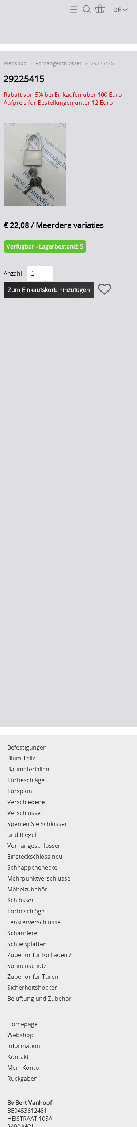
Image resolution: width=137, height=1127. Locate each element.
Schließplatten (27, 944)
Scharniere (22, 933)
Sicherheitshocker (32, 988)
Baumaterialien (28, 769)
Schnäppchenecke (32, 867)
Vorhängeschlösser (58, 63)
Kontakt (18, 1057)
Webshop (15, 63)
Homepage (22, 1024)
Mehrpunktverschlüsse (39, 878)
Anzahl (13, 273)
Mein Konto (23, 1068)
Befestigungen (27, 747)
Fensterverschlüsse (34, 922)
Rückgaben (22, 1079)
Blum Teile (21, 758)
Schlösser (20, 900)
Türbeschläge (26, 780)
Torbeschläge (26, 911)
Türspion (19, 791)
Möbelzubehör (27, 889)
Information (23, 1046)
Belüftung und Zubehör (39, 998)
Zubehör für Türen (32, 977)
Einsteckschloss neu (34, 857)
